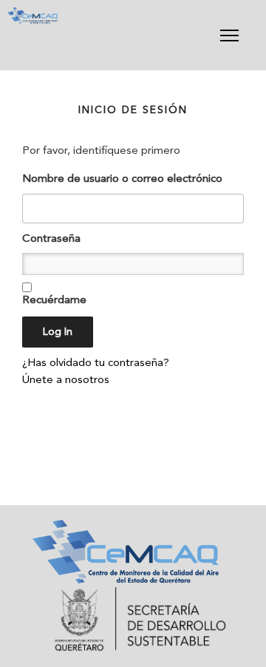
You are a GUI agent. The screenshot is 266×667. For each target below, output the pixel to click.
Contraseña (51, 239)
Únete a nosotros (65, 380)
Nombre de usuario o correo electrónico (122, 179)
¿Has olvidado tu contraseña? (95, 363)
